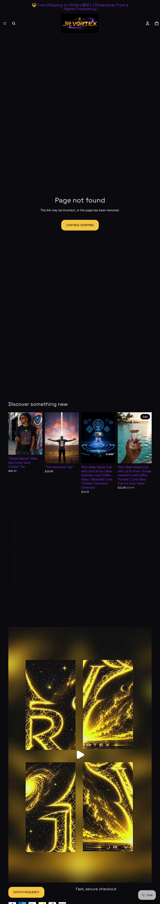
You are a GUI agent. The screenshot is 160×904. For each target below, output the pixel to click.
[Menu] (5, 23)
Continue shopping (80, 225)
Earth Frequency (26, 892)
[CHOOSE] (36, 448)
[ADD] (108, 457)
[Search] (13, 23)
